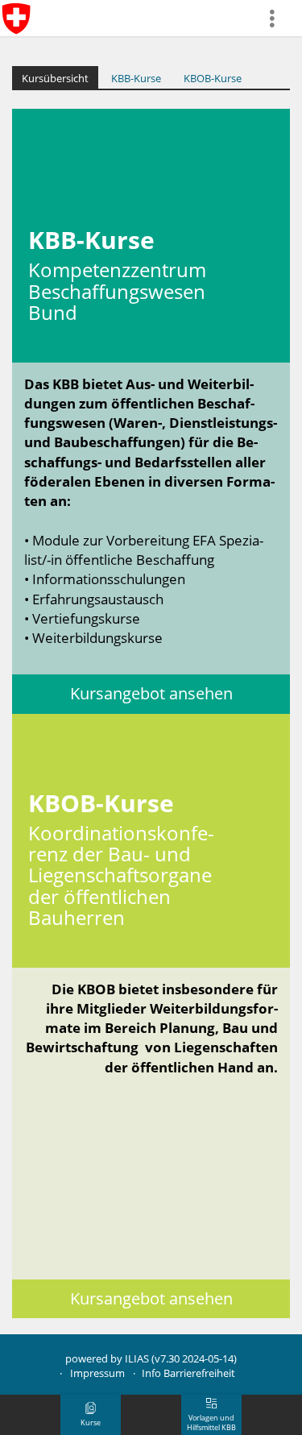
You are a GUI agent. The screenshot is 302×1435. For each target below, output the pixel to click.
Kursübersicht (55, 78)
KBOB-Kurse (213, 78)
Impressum (97, 1373)
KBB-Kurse (136, 78)
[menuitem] (278, 18)
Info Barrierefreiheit (188, 1373)
